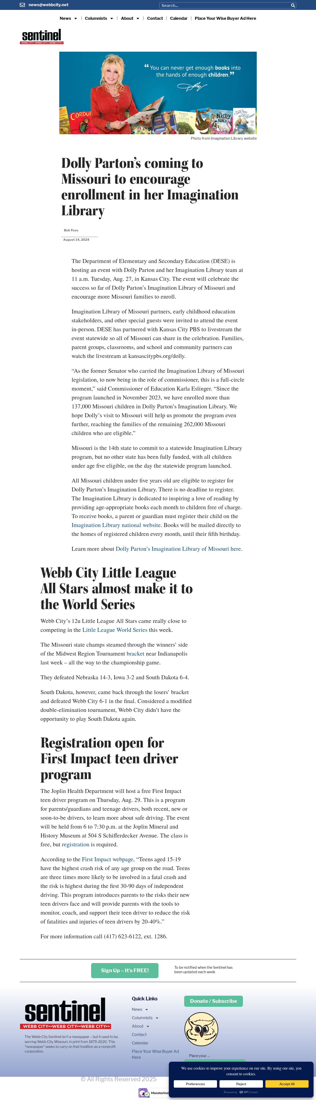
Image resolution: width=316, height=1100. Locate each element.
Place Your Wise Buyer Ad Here (225, 18)
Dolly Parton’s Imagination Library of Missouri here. (179, 548)
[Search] (293, 5)
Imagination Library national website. (117, 525)
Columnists (96, 18)
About (127, 18)
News (65, 18)
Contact (155, 18)
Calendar (179, 18)
